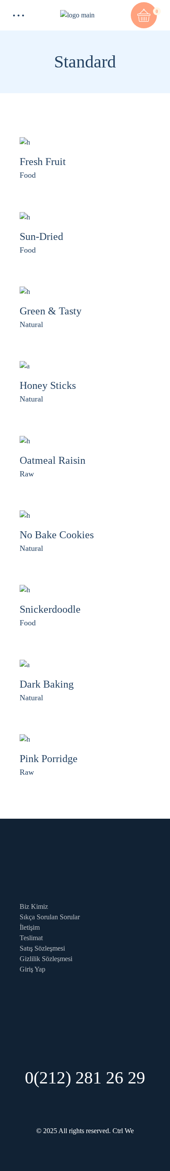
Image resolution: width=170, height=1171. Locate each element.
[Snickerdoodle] (25, 589)
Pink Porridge (49, 758)
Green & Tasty (51, 311)
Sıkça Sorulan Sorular (50, 917)
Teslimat (31, 938)
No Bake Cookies (57, 534)
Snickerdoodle (50, 609)
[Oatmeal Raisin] (25, 440)
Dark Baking (47, 684)
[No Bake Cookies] (25, 515)
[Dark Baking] (25, 664)
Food (28, 175)
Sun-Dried (41, 236)
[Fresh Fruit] (25, 141)
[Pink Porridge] (25, 738)
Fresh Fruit (43, 161)
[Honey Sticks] (25, 365)
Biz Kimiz (34, 906)
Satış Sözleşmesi (42, 948)
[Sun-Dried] (25, 216)
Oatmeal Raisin (52, 460)
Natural (31, 324)
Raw (27, 473)
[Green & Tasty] (25, 291)
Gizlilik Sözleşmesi (46, 958)
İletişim (30, 927)
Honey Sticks (48, 385)
